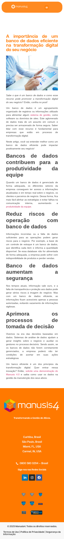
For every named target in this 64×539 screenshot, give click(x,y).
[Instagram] (32, 477)
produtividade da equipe (18, 206)
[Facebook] (39, 477)
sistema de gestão (40, 115)
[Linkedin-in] (25, 477)
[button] (47, 7)
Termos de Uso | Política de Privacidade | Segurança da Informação (32, 533)
